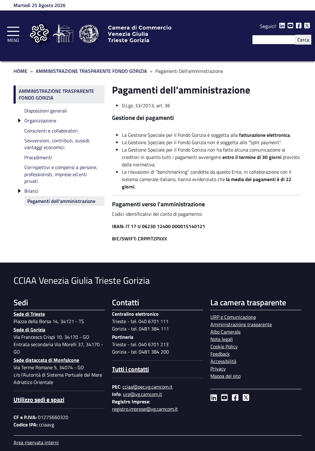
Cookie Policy (224, 346)
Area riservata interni (36, 442)
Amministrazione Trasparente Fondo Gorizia (91, 71)
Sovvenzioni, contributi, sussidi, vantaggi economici (57, 144)
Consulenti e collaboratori (51, 130)
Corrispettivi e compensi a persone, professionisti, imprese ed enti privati (61, 174)
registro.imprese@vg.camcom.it (145, 409)
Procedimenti (38, 157)
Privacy (218, 368)
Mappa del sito (225, 376)
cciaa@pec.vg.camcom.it (147, 386)
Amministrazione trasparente (241, 324)
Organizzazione (40, 120)
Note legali (221, 339)
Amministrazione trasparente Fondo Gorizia (56, 94)
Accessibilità (223, 361)
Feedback (220, 354)
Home (20, 71)
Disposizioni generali (45, 110)
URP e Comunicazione (233, 317)
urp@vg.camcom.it (142, 394)
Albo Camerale (225, 331)
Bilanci (31, 191)
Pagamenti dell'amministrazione (61, 201)
